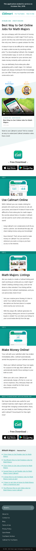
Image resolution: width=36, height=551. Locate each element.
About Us (5, 514)
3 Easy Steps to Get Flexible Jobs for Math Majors (17, 456)
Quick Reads (6, 532)
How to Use (30, 14)
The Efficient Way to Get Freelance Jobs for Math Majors (17, 461)
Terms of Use (6, 525)
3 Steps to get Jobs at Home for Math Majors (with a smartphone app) (18, 484)
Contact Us (6, 518)
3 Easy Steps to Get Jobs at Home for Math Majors (17, 467)
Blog (3, 521)
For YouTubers (20, 14)
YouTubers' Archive (8, 536)
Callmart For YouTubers (9, 540)
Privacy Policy (6, 529)
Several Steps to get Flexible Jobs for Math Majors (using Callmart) (17, 472)
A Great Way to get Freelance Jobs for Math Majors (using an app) (18, 478)
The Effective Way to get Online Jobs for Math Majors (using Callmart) (16, 489)
